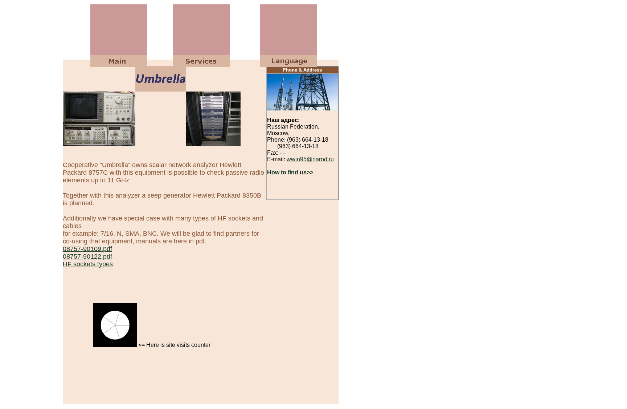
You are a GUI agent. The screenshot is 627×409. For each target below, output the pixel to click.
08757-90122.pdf (87, 256)
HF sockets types (88, 264)
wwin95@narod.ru (310, 159)
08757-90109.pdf (87, 248)
